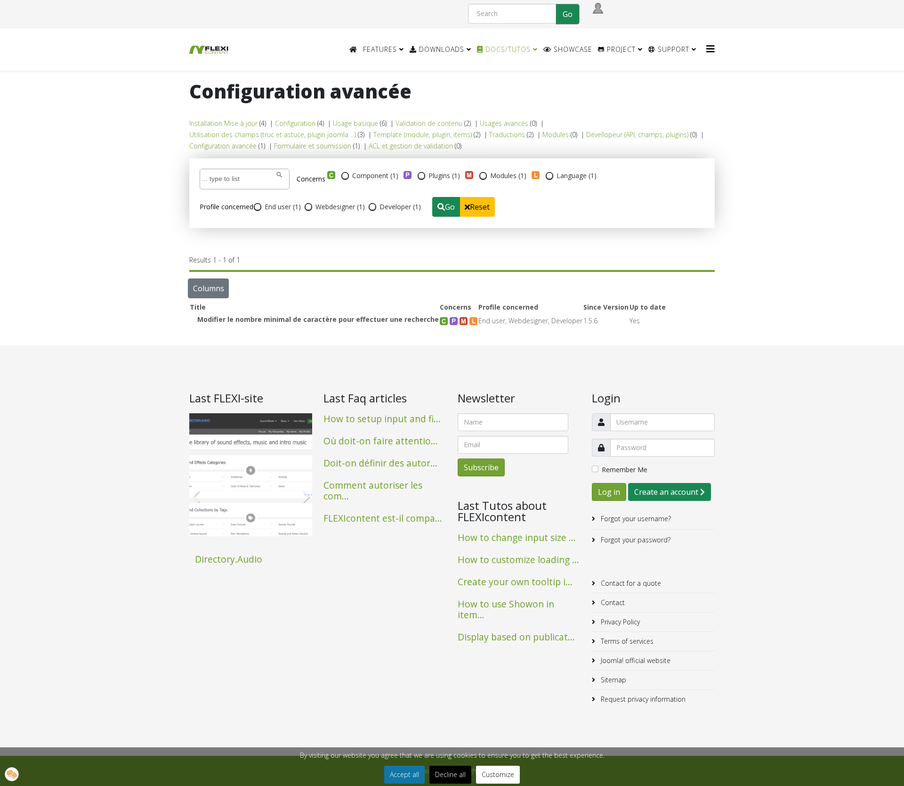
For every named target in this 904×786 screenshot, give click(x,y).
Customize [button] (498, 774)
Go (450, 207)
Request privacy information (642, 699)
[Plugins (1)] (408, 175)
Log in (609, 492)
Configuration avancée (223, 145)
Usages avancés (504, 123)
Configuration (295, 123)
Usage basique (355, 123)
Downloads (440, 49)
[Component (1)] (331, 175)
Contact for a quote (630, 583)
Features (380, 49)
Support (672, 49)
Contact (612, 602)
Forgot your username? (635, 518)
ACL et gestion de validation (411, 145)
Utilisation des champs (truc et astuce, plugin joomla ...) (272, 134)
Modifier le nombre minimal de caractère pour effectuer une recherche (318, 319)
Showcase (571, 49)
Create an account (667, 492)
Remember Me (624, 469)
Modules (555, 134)
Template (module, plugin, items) (422, 134)
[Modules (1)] (469, 175)
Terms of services (626, 641)
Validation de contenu (429, 123)
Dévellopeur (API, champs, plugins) (637, 134)
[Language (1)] (536, 175)
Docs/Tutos (507, 49)
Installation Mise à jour (223, 123)
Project (620, 49)
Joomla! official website (634, 660)
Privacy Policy (619, 621)
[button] (12, 774)
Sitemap (612, 679)
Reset (480, 207)
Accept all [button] (404, 774)
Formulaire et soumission (312, 145)
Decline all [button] (450, 774)
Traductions (507, 134)
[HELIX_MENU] (710, 48)
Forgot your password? (634, 539)
